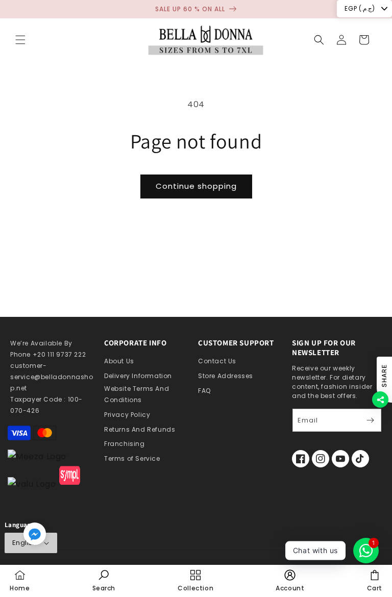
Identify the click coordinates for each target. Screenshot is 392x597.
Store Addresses (225, 375)
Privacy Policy (127, 414)
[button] (20, 40)
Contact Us (217, 361)
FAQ (204, 390)
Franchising (124, 443)
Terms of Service (132, 458)
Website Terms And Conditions (136, 394)
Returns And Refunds (139, 429)
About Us (119, 361)
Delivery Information (138, 375)
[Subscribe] (370, 420)
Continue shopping (196, 186)
